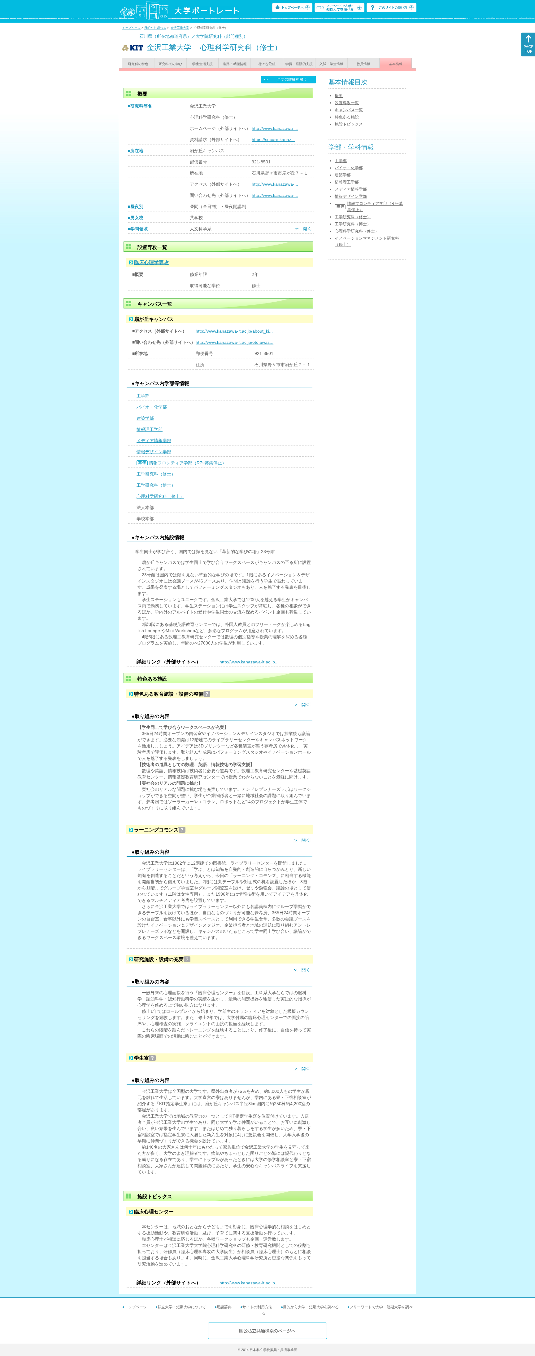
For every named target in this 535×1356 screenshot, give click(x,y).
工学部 (143, 395)
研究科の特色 (138, 64)
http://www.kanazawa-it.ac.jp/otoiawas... (234, 342)
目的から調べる (155, 27)
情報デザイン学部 (154, 451)
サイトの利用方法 (257, 1307)
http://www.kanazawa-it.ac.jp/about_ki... (234, 331)
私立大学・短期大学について (182, 1307)
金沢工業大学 (180, 27)
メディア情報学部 (154, 440)
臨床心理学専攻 (151, 262)
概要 (339, 95)
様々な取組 (267, 64)
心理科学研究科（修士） (160, 496)
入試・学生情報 (331, 64)
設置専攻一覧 (347, 102)
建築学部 (145, 418)
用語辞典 (224, 1307)
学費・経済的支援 (299, 64)
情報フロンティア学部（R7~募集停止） (187, 462)
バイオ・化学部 (152, 407)
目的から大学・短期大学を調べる (311, 1307)
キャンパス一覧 (349, 110)
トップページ (131, 27)
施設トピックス (349, 124)
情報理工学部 (150, 429)
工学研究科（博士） (156, 485)
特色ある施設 (347, 117)
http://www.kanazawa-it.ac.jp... (249, 661)
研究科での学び (170, 64)
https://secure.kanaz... (273, 139)
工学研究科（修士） (156, 474)
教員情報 (363, 64)
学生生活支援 (202, 64)
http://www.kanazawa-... (275, 128)
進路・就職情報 (235, 64)
